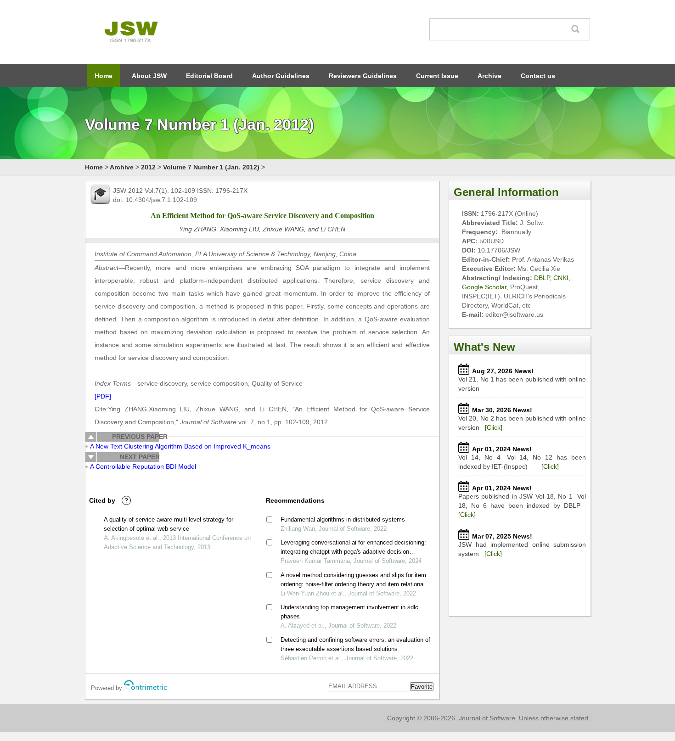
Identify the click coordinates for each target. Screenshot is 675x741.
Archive (489, 75)
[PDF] (103, 396)
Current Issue (437, 75)
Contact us (538, 75)
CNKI (560, 277)
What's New (484, 347)
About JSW (149, 75)
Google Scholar (484, 287)
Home (103, 75)
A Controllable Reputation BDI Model (143, 466)
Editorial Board (209, 75)
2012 (148, 167)
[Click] (493, 427)
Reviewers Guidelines (363, 75)
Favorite (422, 686)
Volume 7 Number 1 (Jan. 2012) (211, 167)
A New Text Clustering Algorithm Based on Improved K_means (180, 446)
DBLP (542, 277)
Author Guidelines (280, 75)
